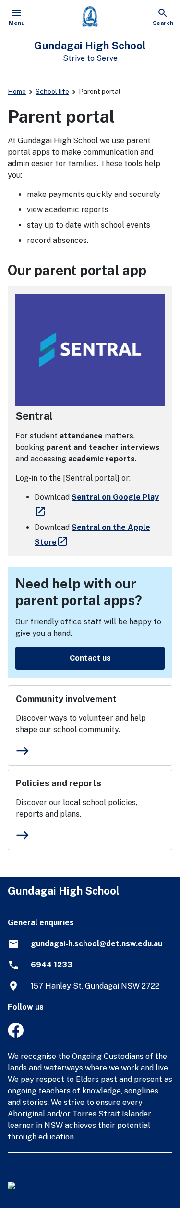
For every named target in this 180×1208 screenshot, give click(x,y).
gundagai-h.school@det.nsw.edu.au (96, 943)
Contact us (90, 658)
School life (52, 91)
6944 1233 (51, 964)
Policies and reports (58, 783)
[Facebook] (16, 1035)
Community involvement (66, 699)
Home (17, 91)
